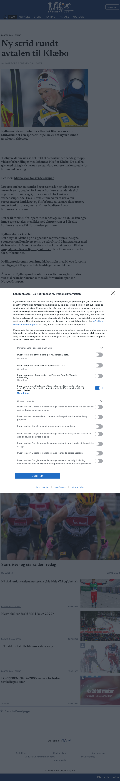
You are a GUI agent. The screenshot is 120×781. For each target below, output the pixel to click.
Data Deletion (42, 487)
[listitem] (60, 347)
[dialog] (60, 390)
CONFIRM (37, 476)
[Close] (114, 294)
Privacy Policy (78, 487)
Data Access (60, 487)
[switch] (99, 355)
